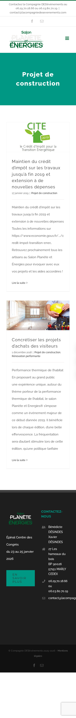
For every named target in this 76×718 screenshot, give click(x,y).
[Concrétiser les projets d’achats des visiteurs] (38, 315)
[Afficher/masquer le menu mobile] (67, 38)
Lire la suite (18, 282)
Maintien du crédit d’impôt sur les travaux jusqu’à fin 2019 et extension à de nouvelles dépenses (36, 174)
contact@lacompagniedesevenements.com (38, 12)
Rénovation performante (26, 356)
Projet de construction (44, 193)
